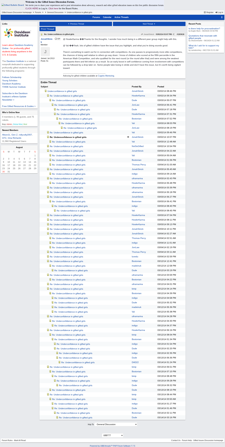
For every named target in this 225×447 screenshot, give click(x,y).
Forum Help (187, 440)
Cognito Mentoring (106, 76)
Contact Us (175, 440)
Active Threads (121, 17)
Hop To (91, 424)
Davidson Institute (15, 61)
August (19, 147)
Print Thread (47, 29)
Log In (220, 12)
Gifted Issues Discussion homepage (17, 12)
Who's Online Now (11, 112)
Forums (38, 12)
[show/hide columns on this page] (222, 17)
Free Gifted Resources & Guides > (19, 106)
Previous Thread (77, 24)
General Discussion (55, 12)
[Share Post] (173, 34)
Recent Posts (195, 24)
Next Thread (148, 24)
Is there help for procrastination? (204, 28)
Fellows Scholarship (11, 77)
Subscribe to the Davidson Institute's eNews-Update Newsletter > (15, 96)
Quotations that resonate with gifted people (203, 36)
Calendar (107, 17)
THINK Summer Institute (14, 87)
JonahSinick (148, 34)
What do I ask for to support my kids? (204, 46)
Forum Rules (7, 440)
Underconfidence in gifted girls (62, 91)
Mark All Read (20, 440)
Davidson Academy (11, 83)
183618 (181, 34)
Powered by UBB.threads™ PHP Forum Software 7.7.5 (112, 446)
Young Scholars (9, 80)
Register (210, 12)
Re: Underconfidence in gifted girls (59, 34)
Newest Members (10, 130)
